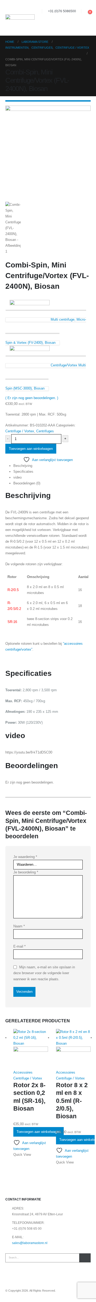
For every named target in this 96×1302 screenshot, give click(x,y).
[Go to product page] (30, 1049)
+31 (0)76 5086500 (62, 11)
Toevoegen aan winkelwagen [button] (39, 1132)
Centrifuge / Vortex (19, 431)
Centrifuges (45, 431)
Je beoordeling (25, 872)
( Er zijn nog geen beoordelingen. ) (31, 398)
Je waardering (25, 857)
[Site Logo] (20, 18)
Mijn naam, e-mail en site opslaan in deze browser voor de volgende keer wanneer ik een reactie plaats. (44, 973)
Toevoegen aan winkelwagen (31, 449)
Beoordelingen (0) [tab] (26, 483)
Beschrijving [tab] (22, 466)
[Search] (85, 1257)
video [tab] (17, 477)
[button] (85, 11)
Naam (19, 926)
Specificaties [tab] (23, 472)
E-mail (19, 946)
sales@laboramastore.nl (29, 1243)
